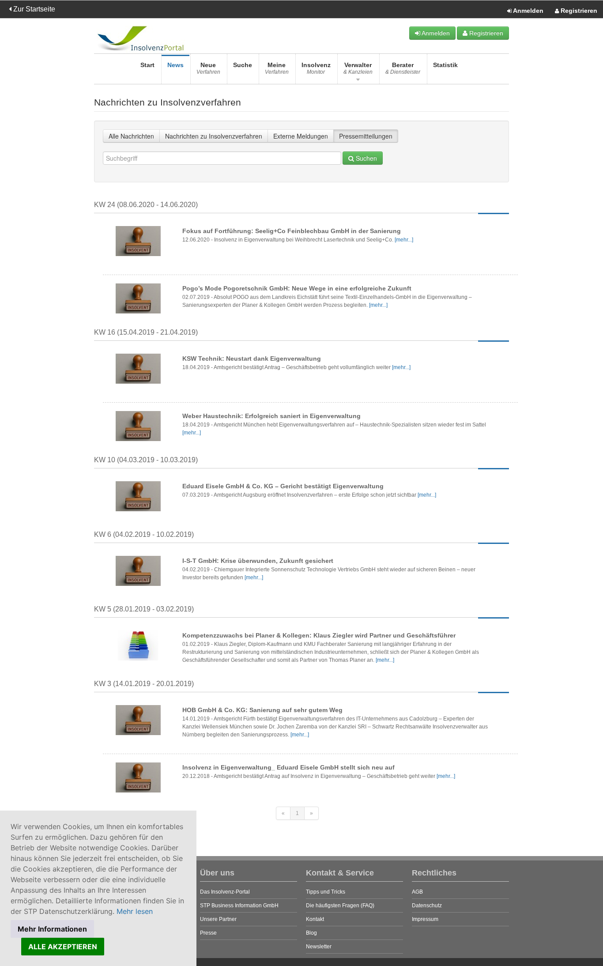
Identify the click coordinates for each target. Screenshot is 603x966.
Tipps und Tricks (325, 892)
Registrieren (578, 10)
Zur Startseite (33, 9)
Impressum (425, 919)
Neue (208, 68)
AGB (417, 892)
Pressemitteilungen (365, 136)
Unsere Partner (218, 919)
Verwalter (358, 68)
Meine (277, 68)
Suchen (365, 158)
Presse (208, 933)
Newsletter (319, 946)
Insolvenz (316, 68)
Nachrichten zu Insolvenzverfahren (213, 136)
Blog (311, 933)
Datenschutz (427, 905)
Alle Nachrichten (131, 136)
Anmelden (527, 10)
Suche (242, 64)
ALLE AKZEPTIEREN (62, 946)
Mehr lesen (135, 911)
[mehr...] (404, 240)
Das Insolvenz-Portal (225, 892)
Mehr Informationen (52, 928)
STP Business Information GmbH (239, 905)
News (175, 64)
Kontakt (315, 919)
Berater (402, 68)
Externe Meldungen (300, 136)
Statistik (445, 64)
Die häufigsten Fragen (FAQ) (340, 905)
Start (147, 64)
